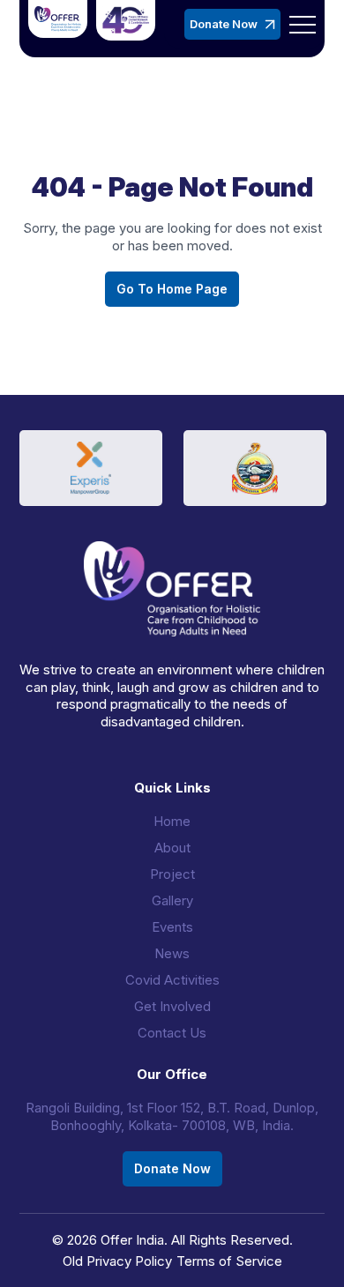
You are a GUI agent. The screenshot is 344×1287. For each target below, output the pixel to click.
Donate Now (224, 24)
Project (172, 874)
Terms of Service (229, 1261)
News (172, 953)
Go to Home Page (172, 288)
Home (172, 821)
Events (172, 927)
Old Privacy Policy (117, 1261)
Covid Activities (172, 979)
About (172, 847)
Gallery (172, 900)
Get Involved (172, 1006)
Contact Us (172, 1032)
